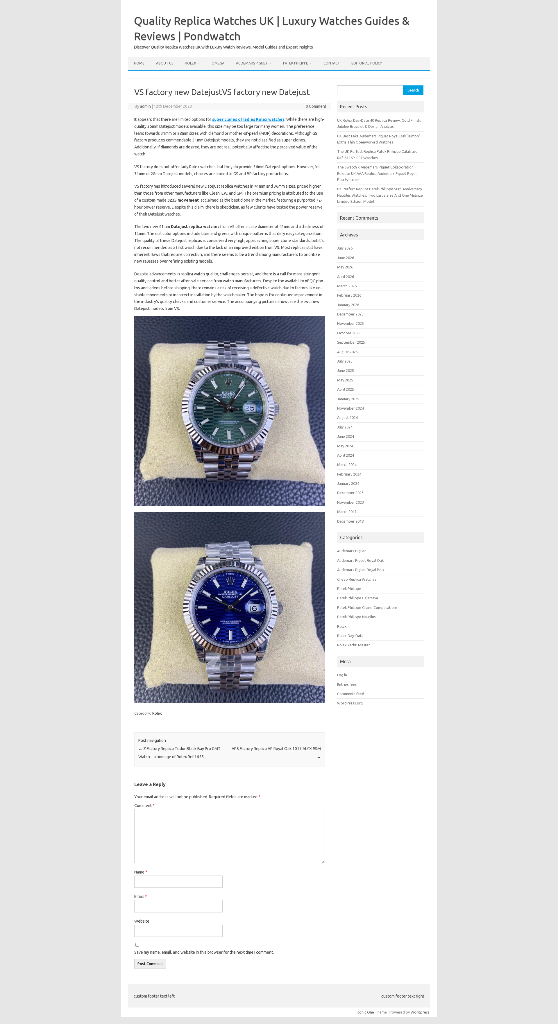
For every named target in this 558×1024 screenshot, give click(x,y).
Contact (331, 63)
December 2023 (350, 493)
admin (145, 106)
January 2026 (348, 305)
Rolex (190, 63)
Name (140, 872)
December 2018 (350, 521)
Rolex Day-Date (350, 636)
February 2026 (349, 295)
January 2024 (348, 483)
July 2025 (345, 361)
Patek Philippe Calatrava (357, 598)
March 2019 (347, 512)
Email (140, 896)
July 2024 (345, 427)
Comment (144, 805)
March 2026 (347, 286)
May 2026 (345, 267)
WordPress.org (350, 703)
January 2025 (348, 399)
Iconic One (365, 1012)
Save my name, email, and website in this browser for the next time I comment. (204, 952)
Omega (218, 63)
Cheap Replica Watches (356, 579)
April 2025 (345, 389)
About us (164, 63)
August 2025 (347, 352)
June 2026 (345, 258)
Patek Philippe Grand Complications (367, 607)
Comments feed (350, 694)
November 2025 (350, 323)
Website (141, 921)
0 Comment (316, 106)
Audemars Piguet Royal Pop (360, 570)
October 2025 (348, 333)
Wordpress (420, 1012)
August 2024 (347, 417)
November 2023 (350, 502)
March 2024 (347, 464)
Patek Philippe (295, 63)
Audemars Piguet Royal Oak (360, 560)
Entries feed (347, 684)
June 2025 (345, 370)
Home (139, 63)
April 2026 (345, 277)
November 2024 (350, 408)
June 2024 (345, 436)
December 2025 (350, 314)
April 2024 (345, 455)
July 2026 (345, 248)
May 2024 (345, 446)
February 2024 (349, 474)
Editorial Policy (366, 63)
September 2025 (351, 342)
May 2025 (345, 380)
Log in (342, 675)
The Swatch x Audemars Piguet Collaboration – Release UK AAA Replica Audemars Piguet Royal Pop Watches (376, 173)
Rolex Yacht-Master (353, 645)
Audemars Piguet (252, 63)
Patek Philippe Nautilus (356, 617)
